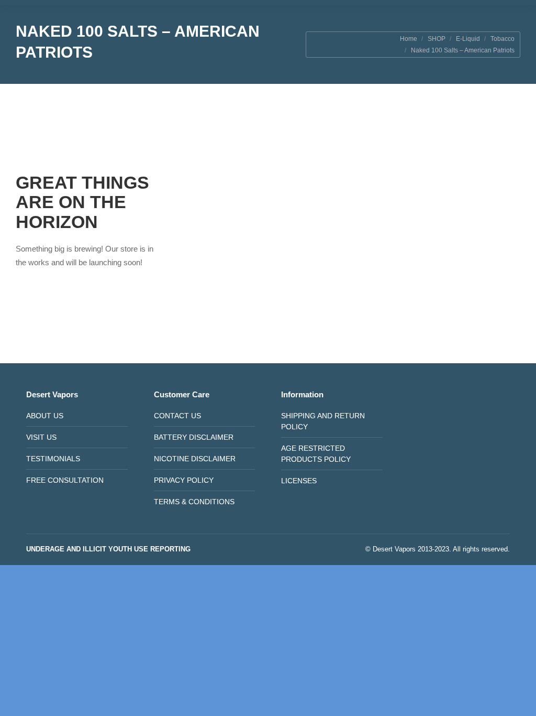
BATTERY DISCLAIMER (193, 437)
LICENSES (299, 480)
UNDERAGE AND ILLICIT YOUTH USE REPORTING (108, 549)
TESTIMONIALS (53, 458)
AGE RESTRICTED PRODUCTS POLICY (316, 453)
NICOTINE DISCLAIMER (195, 458)
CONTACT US (177, 415)
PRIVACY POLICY (184, 480)
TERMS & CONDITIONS (194, 501)
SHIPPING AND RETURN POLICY (323, 421)
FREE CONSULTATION (65, 480)
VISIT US (41, 437)
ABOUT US (44, 415)
